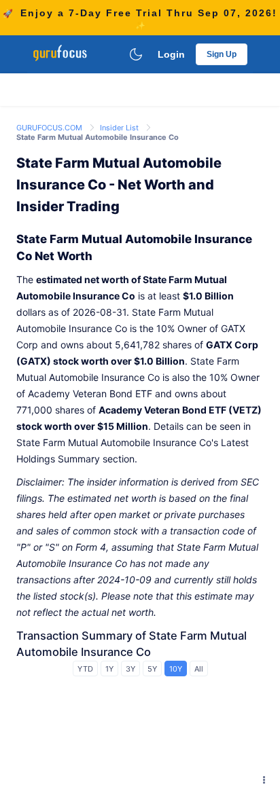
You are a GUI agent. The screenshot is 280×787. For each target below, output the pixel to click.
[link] (50, 126)
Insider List (120, 127)
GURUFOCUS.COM (50, 127)
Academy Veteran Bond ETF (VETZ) (180, 410)
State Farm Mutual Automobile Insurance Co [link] (97, 137)
